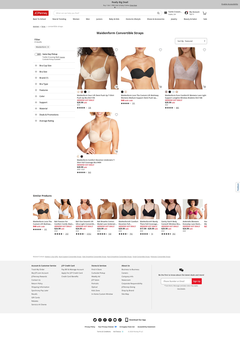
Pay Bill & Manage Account (73, 269)
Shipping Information (40, 287)
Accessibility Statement (146, 327)
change (62, 57)
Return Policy (37, 283)
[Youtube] (115, 320)
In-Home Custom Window (102, 294)
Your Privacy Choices (106, 327)
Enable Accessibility (230, 4)
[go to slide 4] (121, 7)
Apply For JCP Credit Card (72, 273)
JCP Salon (95, 280)
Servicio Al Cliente (39, 304)
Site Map (125, 294)
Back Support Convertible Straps (70, 257)
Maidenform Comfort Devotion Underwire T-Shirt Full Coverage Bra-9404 (96, 161)
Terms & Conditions (104, 331)
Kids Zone (96, 290)
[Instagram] (100, 320)
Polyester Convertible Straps (160, 257)
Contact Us (36, 280)
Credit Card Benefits (70, 276)
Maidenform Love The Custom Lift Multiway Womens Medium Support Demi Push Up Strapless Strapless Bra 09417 (140, 96)
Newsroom (126, 280)
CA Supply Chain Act (127, 327)
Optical (95, 287)
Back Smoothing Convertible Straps (119, 257)
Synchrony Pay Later (40, 290)
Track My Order (38, 269)
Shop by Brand (128, 290)
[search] (159, 13)
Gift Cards (36, 297)
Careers (125, 273)
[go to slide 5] (123, 7)
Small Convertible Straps (141, 257)
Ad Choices (117, 331)
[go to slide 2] (117, 7)
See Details (181, 289)
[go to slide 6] (126, 7)
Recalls (34, 294)
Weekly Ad (96, 276)
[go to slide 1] (115, 7)
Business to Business (130, 269)
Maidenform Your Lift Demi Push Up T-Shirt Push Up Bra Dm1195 (95, 96)
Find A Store (97, 269)
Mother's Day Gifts (51, 257)
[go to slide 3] (119, 7)
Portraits (95, 283)
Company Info (127, 276)
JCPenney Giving (128, 287)
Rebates (35, 301)
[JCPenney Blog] (120, 320)
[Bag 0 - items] (204, 13)
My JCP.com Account (40, 273)
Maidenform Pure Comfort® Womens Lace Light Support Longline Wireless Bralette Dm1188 (185, 96)
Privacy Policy (90, 327)
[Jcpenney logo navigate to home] (41, 13)
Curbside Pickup (98, 273)
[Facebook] (105, 320)
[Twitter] (95, 320)
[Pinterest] (110, 320)
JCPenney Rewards (39, 276)
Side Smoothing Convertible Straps (94, 257)
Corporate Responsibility (132, 283)
